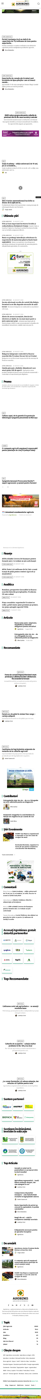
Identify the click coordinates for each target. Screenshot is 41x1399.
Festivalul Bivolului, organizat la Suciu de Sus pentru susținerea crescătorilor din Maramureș (27, 846)
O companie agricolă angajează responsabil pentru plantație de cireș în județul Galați (20, 449)
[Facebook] (9, 1305)
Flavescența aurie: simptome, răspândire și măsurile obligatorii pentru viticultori (26, 624)
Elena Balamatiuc (9, 50)
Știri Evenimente (13, 829)
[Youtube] (32, 1305)
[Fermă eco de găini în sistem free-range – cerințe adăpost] (20, 701)
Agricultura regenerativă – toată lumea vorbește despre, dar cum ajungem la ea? (27, 1182)
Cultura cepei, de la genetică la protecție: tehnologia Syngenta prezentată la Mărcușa (19, 417)
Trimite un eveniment (25, 515)
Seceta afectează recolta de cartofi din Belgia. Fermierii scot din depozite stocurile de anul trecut (20, 304)
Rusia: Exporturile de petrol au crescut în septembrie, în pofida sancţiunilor (27, 1207)
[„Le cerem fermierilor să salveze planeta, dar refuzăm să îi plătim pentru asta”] (20, 1068)
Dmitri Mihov (13, 821)
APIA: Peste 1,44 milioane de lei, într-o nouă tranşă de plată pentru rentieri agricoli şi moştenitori (19, 571)
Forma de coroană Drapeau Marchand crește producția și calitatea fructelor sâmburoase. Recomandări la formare (20, 677)
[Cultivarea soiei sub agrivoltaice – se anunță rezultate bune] (20, 993)
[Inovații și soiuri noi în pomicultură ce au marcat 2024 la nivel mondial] (7, 1171)
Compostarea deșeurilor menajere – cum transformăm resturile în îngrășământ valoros (27, 1195)
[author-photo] (3, 50)
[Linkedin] (13, 1305)
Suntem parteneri (14, 1099)
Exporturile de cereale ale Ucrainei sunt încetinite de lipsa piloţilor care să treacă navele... (18, 80)
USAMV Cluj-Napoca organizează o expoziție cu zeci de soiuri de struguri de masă (27, 835)
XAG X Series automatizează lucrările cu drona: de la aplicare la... (18, 202)
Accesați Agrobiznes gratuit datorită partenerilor (20, 932)
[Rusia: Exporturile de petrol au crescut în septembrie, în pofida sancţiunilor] (7, 1208)
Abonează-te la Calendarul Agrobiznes (13, 547)
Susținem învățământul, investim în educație (17, 1130)
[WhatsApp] (28, 1305)
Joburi (5, 446)
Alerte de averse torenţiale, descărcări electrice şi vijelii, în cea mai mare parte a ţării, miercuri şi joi (19, 319)
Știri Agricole (7, 36)
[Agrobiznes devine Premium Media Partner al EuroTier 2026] (7, 1251)
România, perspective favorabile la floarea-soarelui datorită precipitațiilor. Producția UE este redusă (19, 592)
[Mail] (17, 1305)
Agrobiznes (20, 629)
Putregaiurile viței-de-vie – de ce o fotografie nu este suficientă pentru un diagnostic (26, 636)
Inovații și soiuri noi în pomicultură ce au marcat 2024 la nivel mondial (26, 1170)
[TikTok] (20, 1305)
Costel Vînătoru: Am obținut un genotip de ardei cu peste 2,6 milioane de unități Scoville (20, 917)
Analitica (6, 597)
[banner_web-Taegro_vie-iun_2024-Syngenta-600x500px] (20, 780)
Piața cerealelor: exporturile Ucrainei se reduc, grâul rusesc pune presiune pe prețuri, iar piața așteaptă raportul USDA (20, 605)
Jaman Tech (34, 1381)
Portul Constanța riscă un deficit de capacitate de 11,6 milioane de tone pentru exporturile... (19, 41)
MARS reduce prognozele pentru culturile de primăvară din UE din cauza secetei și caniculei (20, 116)
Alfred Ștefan (20, 640)
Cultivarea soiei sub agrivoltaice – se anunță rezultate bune (20, 1007)
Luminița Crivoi (22, 686)
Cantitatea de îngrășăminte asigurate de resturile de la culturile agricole (18, 750)
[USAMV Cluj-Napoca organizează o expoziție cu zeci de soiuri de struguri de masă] (8, 837)
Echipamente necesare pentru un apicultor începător (26, 1231)
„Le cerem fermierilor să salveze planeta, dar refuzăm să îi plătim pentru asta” (20, 1082)
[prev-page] (2, 487)
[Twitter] (24, 1305)
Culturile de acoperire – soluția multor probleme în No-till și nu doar (20, 1045)
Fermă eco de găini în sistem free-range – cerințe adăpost (19, 715)
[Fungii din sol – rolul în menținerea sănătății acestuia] (7, 1220)
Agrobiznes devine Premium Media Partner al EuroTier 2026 (27, 1249)
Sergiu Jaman (8, 209)
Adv (4, 161)
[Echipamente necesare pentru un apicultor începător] (7, 1233)
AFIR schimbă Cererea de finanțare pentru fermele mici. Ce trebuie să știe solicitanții (18, 909)
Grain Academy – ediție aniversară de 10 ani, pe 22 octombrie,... (20, 165)
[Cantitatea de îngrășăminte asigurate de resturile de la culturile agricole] (20, 736)
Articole (20, 672)
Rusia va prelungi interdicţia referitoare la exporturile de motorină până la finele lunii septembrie (19, 240)
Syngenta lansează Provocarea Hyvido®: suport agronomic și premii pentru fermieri (19, 482)
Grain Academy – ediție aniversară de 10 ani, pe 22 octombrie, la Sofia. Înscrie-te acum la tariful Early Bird (20, 893)
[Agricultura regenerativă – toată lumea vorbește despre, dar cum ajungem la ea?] (7, 1183)
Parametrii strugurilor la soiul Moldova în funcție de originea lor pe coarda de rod (18, 816)
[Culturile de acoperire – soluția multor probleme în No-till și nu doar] (20, 1031)
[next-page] (7, 487)
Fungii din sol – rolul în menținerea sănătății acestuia (26, 1218)
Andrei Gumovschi (10, 758)
